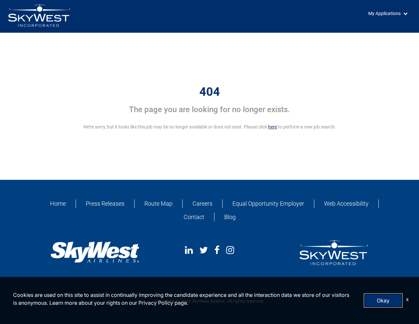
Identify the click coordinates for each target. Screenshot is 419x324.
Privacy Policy (155, 302)
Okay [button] (383, 300)
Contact (194, 216)
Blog (230, 216)
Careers (202, 203)
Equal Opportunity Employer (268, 203)
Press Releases (105, 203)
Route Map (158, 203)
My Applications (384, 13)
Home (58, 203)
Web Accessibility (346, 203)
